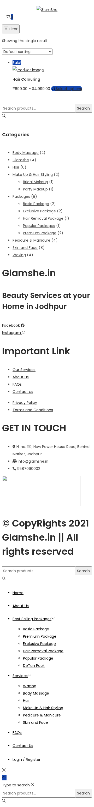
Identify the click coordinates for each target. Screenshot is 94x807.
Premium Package (39, 233)
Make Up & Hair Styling (33, 174)
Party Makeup (35, 189)
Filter (13, 29)
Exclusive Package (39, 211)
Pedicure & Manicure (31, 240)
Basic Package (36, 203)
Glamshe (21, 160)
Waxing (19, 255)
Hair (16, 167)
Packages (21, 196)
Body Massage (26, 152)
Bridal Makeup (35, 181)
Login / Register (26, 759)
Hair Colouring (26, 79)
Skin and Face (25, 247)
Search (83, 108)
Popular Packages (39, 225)
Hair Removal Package (43, 218)
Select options (69, 88)
